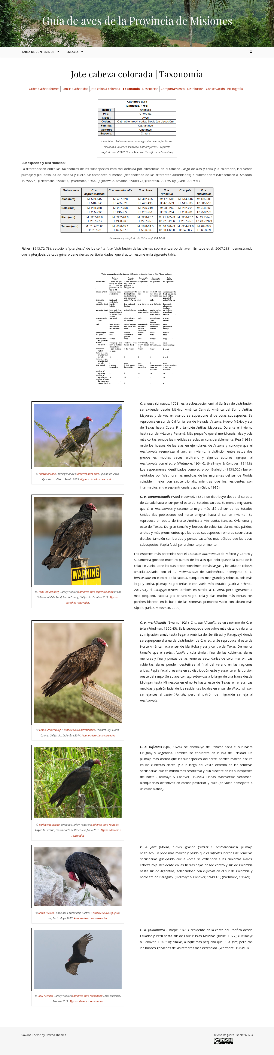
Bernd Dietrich (46, 913)
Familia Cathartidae (75, 89)
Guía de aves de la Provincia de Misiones (137, 20)
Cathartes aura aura (87, 474)
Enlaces (73, 52)
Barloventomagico (49, 825)
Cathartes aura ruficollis (105, 825)
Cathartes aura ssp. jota (105, 913)
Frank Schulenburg (48, 592)
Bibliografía (235, 89)
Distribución (195, 89)
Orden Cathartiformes (44, 89)
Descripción (150, 89)
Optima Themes (56, 1035)
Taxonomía (131, 89)
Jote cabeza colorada (105, 89)
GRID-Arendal (45, 996)
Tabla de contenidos (38, 52)
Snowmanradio (48, 474)
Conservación (215, 89)
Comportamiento (173, 89)
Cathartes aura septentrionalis (95, 592)
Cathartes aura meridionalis (79, 730)
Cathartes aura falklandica (87, 996)
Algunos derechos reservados (96, 479)
